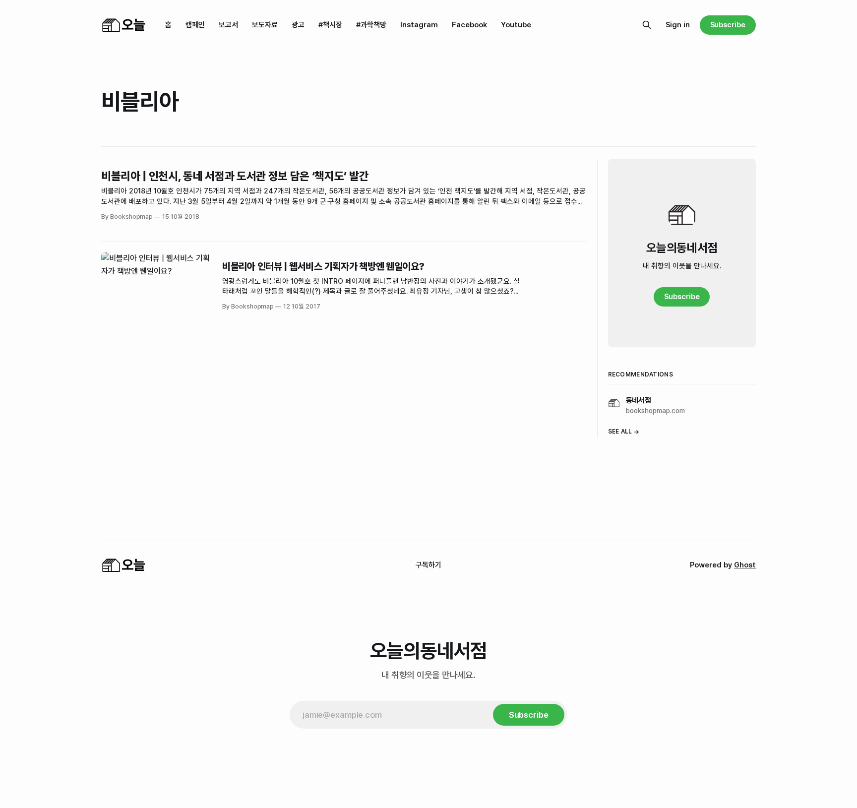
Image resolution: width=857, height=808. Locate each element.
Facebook (469, 24)
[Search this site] (647, 25)
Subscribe (727, 24)
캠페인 (195, 24)
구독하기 (428, 564)
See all (620, 431)
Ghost (745, 564)
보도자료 (265, 24)
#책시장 (330, 24)
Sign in (678, 24)
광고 (298, 24)
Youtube (516, 24)
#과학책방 (371, 24)
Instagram (419, 24)
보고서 (228, 24)
